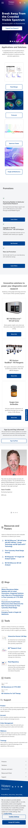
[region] (14, 812)
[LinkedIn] (12, 787)
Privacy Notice (4, 794)
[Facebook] (15, 787)
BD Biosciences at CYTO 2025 (11, 687)
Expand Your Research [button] (12, 28)
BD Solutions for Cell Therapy (11, 693)
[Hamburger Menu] (2, 2)
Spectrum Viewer (14, 143)
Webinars (3, 731)
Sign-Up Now (14, 441)
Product (2, 706)
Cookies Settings (14, 816)
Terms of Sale (19, 794)
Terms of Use (12, 794)
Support (4, 777)
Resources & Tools (7, 773)
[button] (10, 41)
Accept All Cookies (14, 822)
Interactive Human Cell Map (17, 636)
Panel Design (14, 87)
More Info (14, 334)
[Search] (25, 2)
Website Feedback (26, 415)
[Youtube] (21, 787)
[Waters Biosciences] (6, 789)
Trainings (3, 740)
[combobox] (25, 2)
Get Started (14, 243)
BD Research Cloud (14, 648)
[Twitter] (18, 787)
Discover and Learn (7, 769)
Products (4, 761)
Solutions (4, 765)
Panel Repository (13, 662)
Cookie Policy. (8, 813)
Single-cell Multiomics (14, 171)
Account (3, 715)
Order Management (6, 723)
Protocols (14, 115)
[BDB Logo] (11, 2)
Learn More (14, 219)
